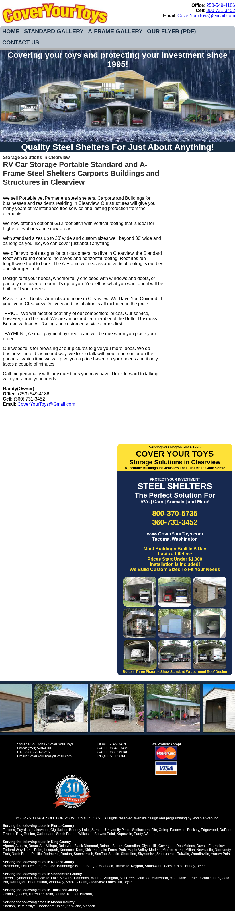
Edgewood (209, 830)
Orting (163, 830)
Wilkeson (85, 834)
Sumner (97, 830)
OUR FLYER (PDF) (171, 31)
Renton (66, 854)
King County (61, 842)
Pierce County (62, 826)
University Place (117, 830)
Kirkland (91, 850)
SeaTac (101, 854)
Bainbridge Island (71, 866)
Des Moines (185, 846)
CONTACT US (20, 42)
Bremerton (11, 866)
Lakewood (40, 830)
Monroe (97, 878)
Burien (117, 846)
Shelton (9, 906)
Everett (8, 878)
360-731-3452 (220, 10)
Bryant (129, 882)
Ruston (29, 834)
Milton (190, 850)
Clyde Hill (149, 846)
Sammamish (83, 854)
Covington (166, 846)
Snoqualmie (165, 854)
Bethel (202, 866)
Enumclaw (216, 846)
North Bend (21, 854)
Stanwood (160, 878)
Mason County (63, 902)
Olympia (9, 894)
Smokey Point (76, 882)
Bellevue (66, 846)
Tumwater (36, 894)
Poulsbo (48, 866)
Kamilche (73, 906)
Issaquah (51, 850)
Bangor (91, 866)
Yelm (49, 894)
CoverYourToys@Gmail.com (206, 15)
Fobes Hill (114, 882)
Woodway (56, 882)
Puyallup (24, 830)
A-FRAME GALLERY (115, 31)
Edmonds (81, 878)
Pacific (36, 854)
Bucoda (86, 894)
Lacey (22, 894)
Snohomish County (66, 874)
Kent (79, 850)
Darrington (18, 882)
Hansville (122, 866)
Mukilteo (143, 878)
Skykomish (146, 854)
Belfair (21, 906)
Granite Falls (210, 878)
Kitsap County (62, 862)
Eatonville (177, 830)
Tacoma (9, 830)
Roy (19, 834)
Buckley (193, 830)
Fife (154, 830)
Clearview (96, 882)
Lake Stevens (61, 878)
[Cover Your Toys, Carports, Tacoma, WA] (84, 419)
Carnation (132, 846)
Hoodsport (45, 906)
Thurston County (64, 890)
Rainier (72, 894)
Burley (190, 866)
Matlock (89, 906)
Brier (31, 882)
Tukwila (183, 854)
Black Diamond (86, 846)
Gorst (168, 866)
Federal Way (12, 850)
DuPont (225, 830)
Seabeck (106, 866)
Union (60, 906)
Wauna (150, 834)
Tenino (60, 894)
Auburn (21, 846)
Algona (8, 846)
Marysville (41, 878)
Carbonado (45, 834)
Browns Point (104, 834)
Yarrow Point (221, 854)
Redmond (51, 854)
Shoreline (128, 854)
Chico (178, 866)
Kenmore (67, 850)
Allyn (32, 906)
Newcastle (205, 850)
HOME (10, 31)
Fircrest (8, 834)
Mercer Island (173, 850)
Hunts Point (33, 850)
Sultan (42, 882)
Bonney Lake (79, 830)
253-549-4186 (220, 5)
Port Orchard (31, 866)
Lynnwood (23, 878)
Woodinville (200, 854)
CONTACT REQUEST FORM (114, 754)
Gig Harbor (58, 830)
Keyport (137, 866)
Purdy (138, 834)
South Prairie (66, 834)
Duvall (202, 846)
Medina (155, 850)
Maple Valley (137, 850)
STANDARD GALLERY (53, 31)
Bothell (105, 846)
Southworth (153, 866)
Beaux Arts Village (43, 846)
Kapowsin (124, 834)
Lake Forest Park (112, 850)
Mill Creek (128, 878)
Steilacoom (141, 830)
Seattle (113, 854)
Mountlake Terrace (184, 878)
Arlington (111, 878)
